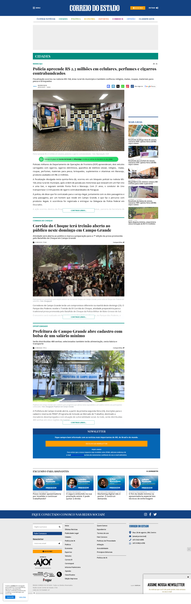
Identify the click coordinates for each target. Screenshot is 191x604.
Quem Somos (102, 526)
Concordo (10, 597)
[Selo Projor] (47, 577)
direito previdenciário (44, 492)
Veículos (68, 556)
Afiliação (100, 544)
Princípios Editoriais (104, 552)
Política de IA (70, 541)
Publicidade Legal (72, 533)
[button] (118, 242)
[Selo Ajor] (47, 562)
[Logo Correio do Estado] (94, 7)
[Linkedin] (113, 86)
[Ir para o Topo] (189, 549)
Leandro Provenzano (76, 492)
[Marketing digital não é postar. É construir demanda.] (111, 483)
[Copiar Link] (132, 86)
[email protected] (77, 455)
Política (75, 19)
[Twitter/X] (118, 86)
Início (67, 526)
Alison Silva (42, 85)
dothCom (137, 585)
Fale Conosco (102, 537)
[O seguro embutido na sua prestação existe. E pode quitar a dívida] (80, 483)
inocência (134, 180)
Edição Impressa (71, 579)
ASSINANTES (153, 471)
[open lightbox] (78, 120)
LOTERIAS (135, 138)
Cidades (63, 19)
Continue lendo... (78, 210)
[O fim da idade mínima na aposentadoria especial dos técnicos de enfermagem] (143, 483)
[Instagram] (128, 86)
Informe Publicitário (73, 567)
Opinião (131, 19)
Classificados (146, 19)
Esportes (104, 19)
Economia (89, 19)
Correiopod (69, 563)
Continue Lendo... (78, 317)
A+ (154, 64)
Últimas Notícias (46, 19)
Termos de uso (103, 533)
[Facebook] (108, 86)
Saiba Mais (22, 597)
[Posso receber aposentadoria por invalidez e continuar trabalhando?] (47, 483)
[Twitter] (155, 514)
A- (157, 64)
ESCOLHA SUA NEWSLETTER (96, 444)
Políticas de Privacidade (106, 541)
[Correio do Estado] (143, 526)
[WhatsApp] (123, 86)
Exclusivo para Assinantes (109, 492)
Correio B (117, 19)
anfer (132, 220)
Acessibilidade (102, 548)
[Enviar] (59, 543)
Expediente (101, 529)
